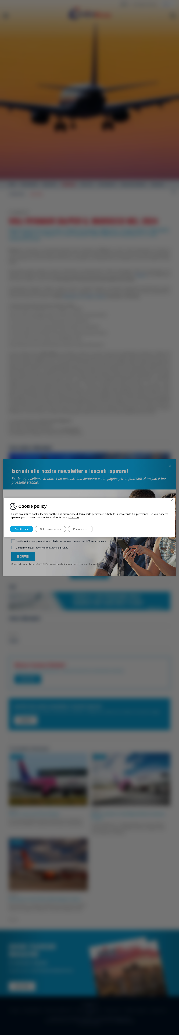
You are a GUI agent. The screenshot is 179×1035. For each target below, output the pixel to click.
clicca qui (74, 517)
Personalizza (80, 529)
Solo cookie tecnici (50, 529)
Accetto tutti (21, 529)
